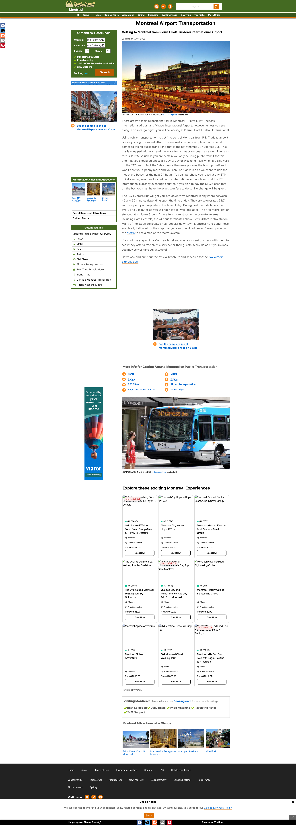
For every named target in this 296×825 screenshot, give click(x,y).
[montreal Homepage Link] (77, 15)
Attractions (128, 15)
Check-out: (79, 45)
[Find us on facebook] (156, 6)
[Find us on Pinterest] (170, 6)
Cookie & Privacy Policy (218, 807)
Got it (149, 815)
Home (71, 770)
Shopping (153, 15)
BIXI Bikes (133, 384)
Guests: (99, 51)
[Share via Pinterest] (100, 797)
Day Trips (186, 15)
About (84, 770)
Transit (86, 15)
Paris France (204, 780)
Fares (131, 373)
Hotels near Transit (181, 770)
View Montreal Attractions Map (88, 82)
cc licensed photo (169, 115)
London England (182, 780)
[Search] (216, 6)
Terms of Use (102, 770)
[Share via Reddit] (2, 35)
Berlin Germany (158, 780)
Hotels (97, 15)
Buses (131, 379)
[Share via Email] (2, 40)
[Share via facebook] (2, 25)
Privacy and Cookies (126, 770)
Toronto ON (96, 780)
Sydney (93, 787)
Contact (148, 770)
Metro (131, 233)
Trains (174, 379)
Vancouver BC (75, 780)
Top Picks (199, 15)
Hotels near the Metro (89, 284)
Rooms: (79, 51)
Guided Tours (111, 15)
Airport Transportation (183, 384)
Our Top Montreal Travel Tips (93, 279)
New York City (136, 780)
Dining (141, 15)
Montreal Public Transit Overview (92, 233)
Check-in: (79, 40)
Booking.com (182, 701)
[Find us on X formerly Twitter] (163, 6)
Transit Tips (177, 389)
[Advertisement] (176, 286)
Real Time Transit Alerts (141, 389)
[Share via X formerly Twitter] (2, 30)
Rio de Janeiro (75, 787)
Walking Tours (169, 15)
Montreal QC (115, 780)
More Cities (214, 15)
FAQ (162, 770)
